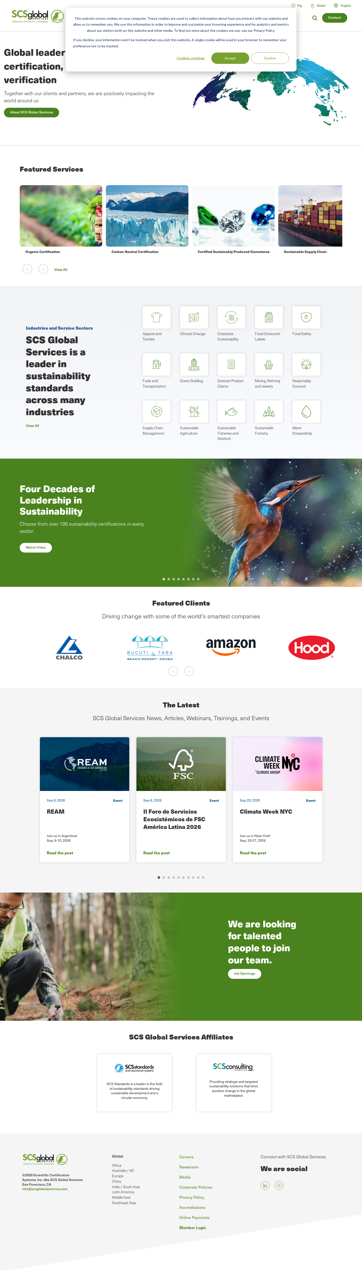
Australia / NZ (123, 1170)
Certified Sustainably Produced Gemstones (234, 251)
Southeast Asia (124, 1202)
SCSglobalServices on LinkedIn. (265, 1185)
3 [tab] (173, 579)
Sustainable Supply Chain (305, 251)
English (346, 5)
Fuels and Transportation (154, 383)
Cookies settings (191, 58)
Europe (117, 1175)
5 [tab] (183, 579)
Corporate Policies (195, 1187)
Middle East (121, 1197)
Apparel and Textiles (152, 336)
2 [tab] (168, 579)
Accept (230, 58)
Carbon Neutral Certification (135, 251)
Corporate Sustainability (227, 336)
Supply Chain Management (153, 430)
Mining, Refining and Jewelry (267, 383)
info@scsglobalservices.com (44, 1188)
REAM (56, 811)
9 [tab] (198, 877)
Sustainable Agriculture (189, 430)
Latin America (123, 1191)
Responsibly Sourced (301, 383)
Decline (270, 58)
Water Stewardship (302, 430)
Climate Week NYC (266, 811)
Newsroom (189, 1166)
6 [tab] (188, 579)
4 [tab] (178, 579)
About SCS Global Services (31, 112)
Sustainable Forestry (264, 430)
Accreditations (192, 1207)
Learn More (35, 563)
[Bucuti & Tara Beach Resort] (141, 647)
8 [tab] (198, 579)
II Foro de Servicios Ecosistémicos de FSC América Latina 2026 (174, 819)
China (116, 1181)
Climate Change (192, 333)
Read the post (60, 853)
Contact (334, 17)
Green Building (191, 380)
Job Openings (244, 973)
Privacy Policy (191, 1197)
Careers (186, 1156)
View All (60, 269)
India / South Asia (126, 1186)
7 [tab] (193, 579)
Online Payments (194, 1217)
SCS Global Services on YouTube (279, 1185)
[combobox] (344, 5)
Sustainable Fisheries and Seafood (227, 433)
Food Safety (301, 333)
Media (185, 1177)
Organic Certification (42, 251)
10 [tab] (203, 877)
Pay (299, 5)
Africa (116, 1165)
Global (117, 1156)
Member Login (192, 1227)
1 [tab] (164, 579)
